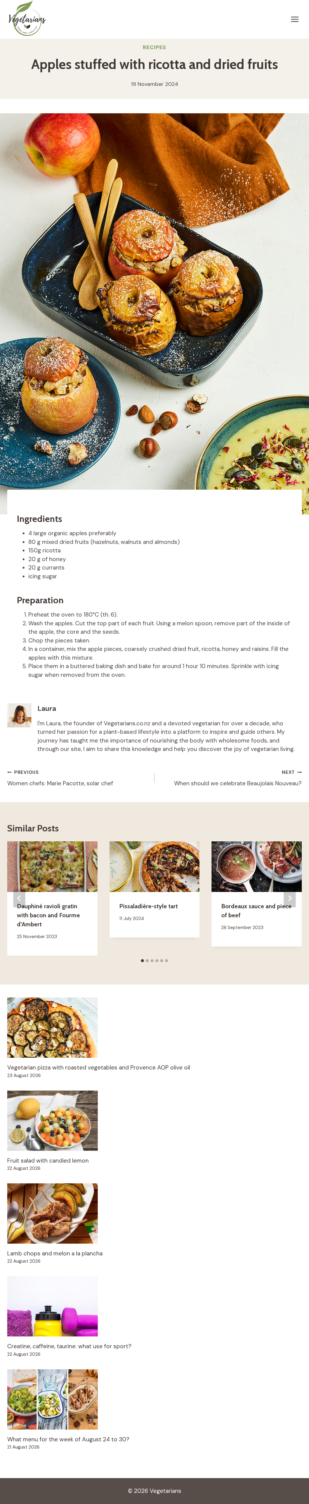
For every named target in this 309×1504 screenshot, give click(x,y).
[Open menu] (295, 19)
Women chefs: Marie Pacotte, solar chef (60, 778)
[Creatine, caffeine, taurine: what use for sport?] (154, 1306)
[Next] (290, 898)
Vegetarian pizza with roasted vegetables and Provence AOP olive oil (98, 1067)
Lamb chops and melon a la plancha (55, 1253)
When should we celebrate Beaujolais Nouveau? (238, 778)
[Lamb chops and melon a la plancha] (154, 1213)
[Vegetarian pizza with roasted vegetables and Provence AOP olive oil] (154, 1027)
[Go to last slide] (19, 898)
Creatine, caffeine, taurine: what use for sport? (69, 1346)
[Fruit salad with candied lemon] (154, 1121)
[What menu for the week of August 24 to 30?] (154, 1399)
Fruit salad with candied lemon (48, 1160)
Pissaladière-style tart (148, 906)
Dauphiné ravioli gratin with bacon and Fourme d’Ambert (48, 915)
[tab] (142, 960)
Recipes (154, 47)
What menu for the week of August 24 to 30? (68, 1439)
